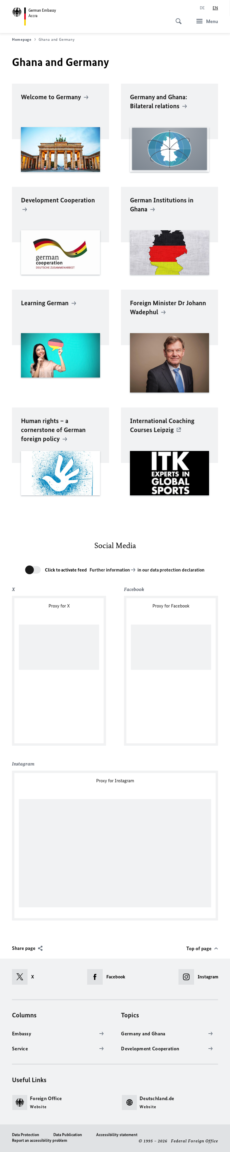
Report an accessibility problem (39, 1140)
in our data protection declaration (171, 570)
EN (215, 7)
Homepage (21, 39)
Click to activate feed (66, 570)
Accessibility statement (116, 1134)
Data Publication (67, 1134)
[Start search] (176, 18)
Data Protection (25, 1134)
